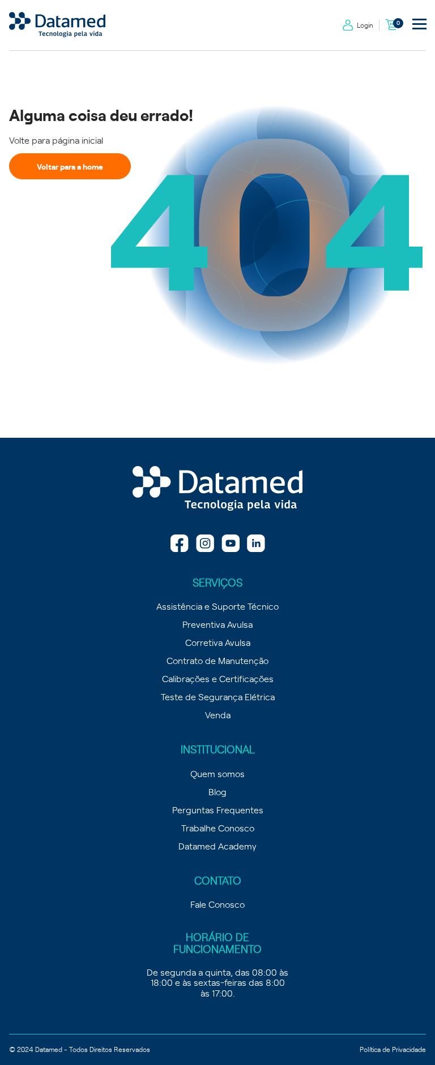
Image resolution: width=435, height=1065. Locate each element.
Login (365, 24)
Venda (218, 714)
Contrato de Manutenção (217, 660)
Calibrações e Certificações (218, 678)
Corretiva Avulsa (217, 642)
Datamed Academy (217, 845)
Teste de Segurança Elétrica (218, 696)
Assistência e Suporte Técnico (217, 606)
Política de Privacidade (393, 1049)
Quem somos (217, 773)
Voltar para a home (70, 166)
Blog (217, 791)
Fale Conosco (217, 904)
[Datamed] (217, 489)
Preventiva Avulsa (217, 624)
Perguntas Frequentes (217, 809)
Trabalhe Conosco (217, 827)
